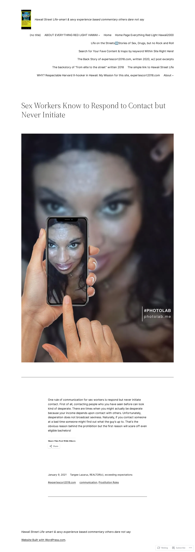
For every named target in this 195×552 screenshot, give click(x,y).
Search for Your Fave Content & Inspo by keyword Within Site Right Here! (126, 51)
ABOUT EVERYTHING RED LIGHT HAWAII (71, 35)
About (167, 75)
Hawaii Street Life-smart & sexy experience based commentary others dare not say (89, 19)
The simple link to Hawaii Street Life (151, 67)
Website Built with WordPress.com (43, 539)
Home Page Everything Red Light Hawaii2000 (144, 35)
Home (107, 35)
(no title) (35, 35)
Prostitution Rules (109, 482)
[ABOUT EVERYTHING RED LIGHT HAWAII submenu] (99, 35)
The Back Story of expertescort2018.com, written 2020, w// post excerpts (125, 59)
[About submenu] (173, 75)
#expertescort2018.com (62, 482)
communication (88, 482)
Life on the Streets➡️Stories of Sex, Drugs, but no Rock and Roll (132, 43)
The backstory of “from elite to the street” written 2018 (88, 67)
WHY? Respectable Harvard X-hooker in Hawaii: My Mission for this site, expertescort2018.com (98, 75)
